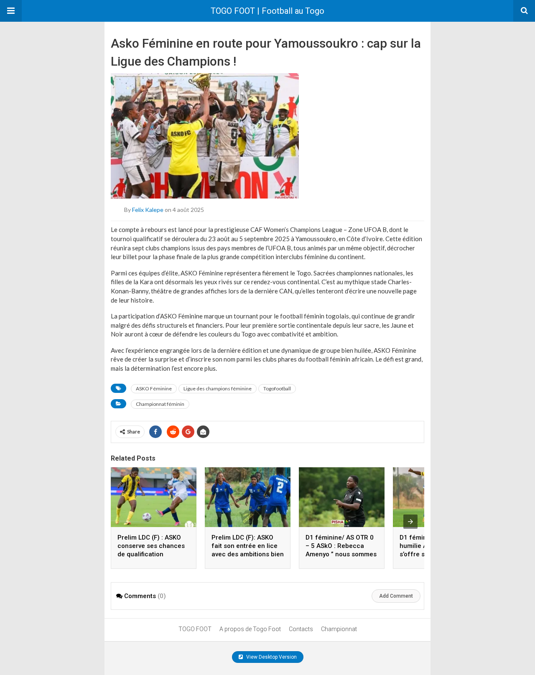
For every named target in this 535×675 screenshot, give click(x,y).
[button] (11, 11)
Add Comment (396, 596)
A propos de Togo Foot (250, 629)
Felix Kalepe (147, 209)
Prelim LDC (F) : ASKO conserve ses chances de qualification (151, 546)
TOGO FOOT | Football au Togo (267, 11)
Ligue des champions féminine (217, 388)
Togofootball (277, 388)
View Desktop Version (271, 657)
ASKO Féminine (154, 388)
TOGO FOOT (194, 629)
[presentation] (410, 522)
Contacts (301, 629)
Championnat (339, 629)
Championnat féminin (160, 404)
